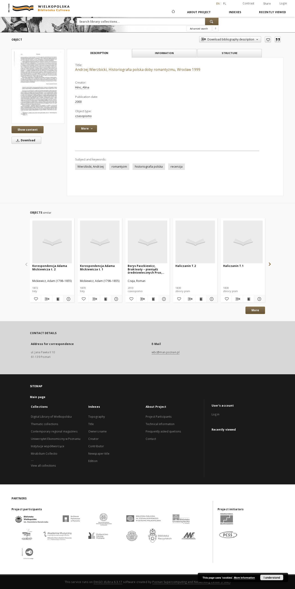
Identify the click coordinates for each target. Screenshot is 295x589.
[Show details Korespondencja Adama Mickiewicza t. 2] (68, 299)
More (255, 310)
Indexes (235, 12)
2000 (78, 102)
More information (244, 577)
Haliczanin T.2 (185, 266)
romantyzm (119, 167)
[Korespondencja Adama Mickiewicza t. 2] (52, 242)
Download (27, 140)
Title (91, 424)
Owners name (97, 431)
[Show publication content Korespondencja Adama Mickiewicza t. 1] (105, 299)
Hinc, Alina (82, 87)
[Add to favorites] (268, 39)
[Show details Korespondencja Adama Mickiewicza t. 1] (115, 299)
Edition (92, 461)
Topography (96, 417)
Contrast (248, 3)
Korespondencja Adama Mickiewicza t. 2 (49, 267)
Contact (151, 439)
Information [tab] (164, 53)
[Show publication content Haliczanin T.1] (248, 299)
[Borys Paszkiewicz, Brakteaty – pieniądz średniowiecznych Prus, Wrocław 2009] (147, 242)
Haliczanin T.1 (233, 266)
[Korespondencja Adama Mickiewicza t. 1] (99, 242)
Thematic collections (44, 424)
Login (283, 3)
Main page (37, 397)
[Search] (211, 21)
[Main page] (173, 12)
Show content (28, 130)
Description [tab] (99, 53)
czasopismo (83, 116)
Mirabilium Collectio (44, 454)
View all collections (43, 466)
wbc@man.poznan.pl (166, 352)
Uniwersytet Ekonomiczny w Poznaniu (55, 439)
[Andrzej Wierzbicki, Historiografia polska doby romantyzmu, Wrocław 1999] (38, 86)
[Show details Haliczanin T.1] (259, 299)
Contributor (96, 446)
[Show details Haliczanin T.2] (211, 299)
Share (267, 4)
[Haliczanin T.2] (195, 242)
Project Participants (158, 417)
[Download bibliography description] (46, 299)
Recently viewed (272, 12)
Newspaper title (98, 454)
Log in (216, 414)
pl (224, 3)
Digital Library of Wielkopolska (51, 417)
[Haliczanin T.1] (243, 242)
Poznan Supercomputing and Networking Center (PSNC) (191, 582)
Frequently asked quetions (163, 431)
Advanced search (199, 28)
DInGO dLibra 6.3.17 (108, 582)
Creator (93, 439)
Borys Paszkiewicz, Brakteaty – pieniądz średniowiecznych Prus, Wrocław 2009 (145, 269)
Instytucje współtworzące (47, 446)
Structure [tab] (229, 53)
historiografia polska (149, 167)
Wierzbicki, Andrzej (90, 167)
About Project (199, 12)
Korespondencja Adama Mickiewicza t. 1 (97, 267)
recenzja (177, 167)
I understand (272, 577)
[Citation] (278, 39)
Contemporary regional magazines (54, 431)
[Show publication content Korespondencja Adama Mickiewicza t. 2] (57, 299)
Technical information (160, 424)
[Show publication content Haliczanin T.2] (200, 299)
